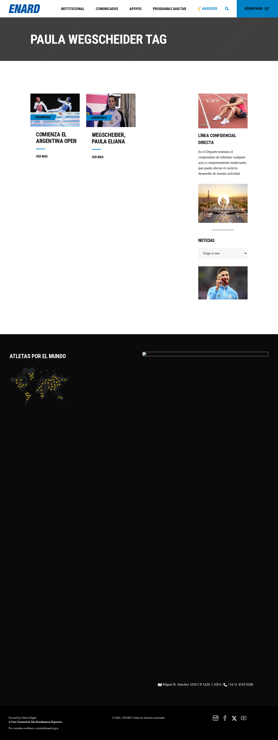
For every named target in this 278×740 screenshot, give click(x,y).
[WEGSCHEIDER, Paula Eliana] (111, 110)
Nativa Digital (29, 717)
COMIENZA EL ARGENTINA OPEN (56, 137)
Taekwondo (43, 117)
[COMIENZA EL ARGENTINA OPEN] (55, 110)
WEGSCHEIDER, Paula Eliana (108, 138)
